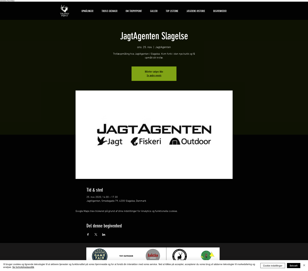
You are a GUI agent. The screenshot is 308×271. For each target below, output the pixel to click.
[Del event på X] (95, 234)
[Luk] (304, 265)
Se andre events (154, 75)
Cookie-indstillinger (272, 265)
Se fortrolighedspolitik (23, 267)
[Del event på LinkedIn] (103, 234)
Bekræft (294, 265)
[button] (109, 11)
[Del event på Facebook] (88, 234)
